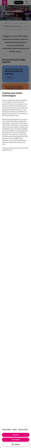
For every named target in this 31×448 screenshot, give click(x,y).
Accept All (15, 435)
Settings (17, 444)
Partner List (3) (23, 429)
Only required (15, 440)
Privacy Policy (6, 429)
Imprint (14, 429)
